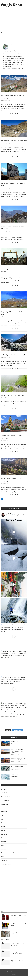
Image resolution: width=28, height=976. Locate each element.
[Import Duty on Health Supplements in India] (5, 926)
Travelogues (4, 860)
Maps (2, 856)
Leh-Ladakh (4, 789)
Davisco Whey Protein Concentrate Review (18, 932)
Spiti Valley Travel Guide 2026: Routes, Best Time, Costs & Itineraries (17, 751)
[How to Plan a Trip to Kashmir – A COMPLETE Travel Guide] (5, 760)
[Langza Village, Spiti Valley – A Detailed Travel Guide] (14, 299)
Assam (2, 819)
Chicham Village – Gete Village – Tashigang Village (14, 140)
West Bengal (4, 841)
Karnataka (3, 826)
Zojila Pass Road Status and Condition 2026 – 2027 (16, 775)
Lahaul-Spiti (4, 793)
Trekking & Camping (6, 864)
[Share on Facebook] (12, 113)
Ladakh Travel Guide (15, 741)
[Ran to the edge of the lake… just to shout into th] (14, 689)
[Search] (26, 33)
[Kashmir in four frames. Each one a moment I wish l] (14, 715)
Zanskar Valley (4, 808)
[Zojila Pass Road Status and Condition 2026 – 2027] (5, 777)
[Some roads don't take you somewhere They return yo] (14, 532)
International (4, 811)
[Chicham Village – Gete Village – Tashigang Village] (14, 128)
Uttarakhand (4, 804)
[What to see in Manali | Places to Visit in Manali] (14, 383)
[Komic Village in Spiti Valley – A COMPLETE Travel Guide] (14, 171)
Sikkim (3, 815)
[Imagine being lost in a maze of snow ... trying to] (14, 558)
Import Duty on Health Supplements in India (18, 924)
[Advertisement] (14, 17)
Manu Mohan (13, 45)
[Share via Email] (17, 113)
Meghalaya (4, 834)
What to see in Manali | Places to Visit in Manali (13, 395)
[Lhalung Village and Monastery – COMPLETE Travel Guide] (14, 466)
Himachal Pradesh (5, 796)
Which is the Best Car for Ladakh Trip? (18, 961)
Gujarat (3, 845)
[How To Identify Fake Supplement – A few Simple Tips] (5, 917)
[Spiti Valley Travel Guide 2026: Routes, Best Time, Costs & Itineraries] (5, 751)
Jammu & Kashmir (5, 800)
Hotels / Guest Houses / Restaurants (10, 853)
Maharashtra (4, 849)
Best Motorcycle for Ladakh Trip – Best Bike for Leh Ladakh (18, 952)
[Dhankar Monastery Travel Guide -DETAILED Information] (14, 214)
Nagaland (3, 838)
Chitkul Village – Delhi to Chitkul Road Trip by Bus (13, 355)
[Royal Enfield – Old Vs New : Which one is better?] (5, 946)
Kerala (2, 823)
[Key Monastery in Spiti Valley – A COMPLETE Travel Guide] (14, 83)
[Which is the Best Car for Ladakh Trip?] (5, 962)
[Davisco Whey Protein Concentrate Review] (5, 934)
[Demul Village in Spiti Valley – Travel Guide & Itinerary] (14, 256)
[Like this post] (10, 113)
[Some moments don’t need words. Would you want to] (14, 610)
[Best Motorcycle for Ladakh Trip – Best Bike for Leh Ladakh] (5, 954)
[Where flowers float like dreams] (14, 584)
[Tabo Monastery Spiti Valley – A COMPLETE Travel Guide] (14, 423)
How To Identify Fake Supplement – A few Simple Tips (18, 916)
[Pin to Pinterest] (15, 113)
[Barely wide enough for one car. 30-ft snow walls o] (14, 636)
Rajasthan (3, 830)
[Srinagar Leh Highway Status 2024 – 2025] (5, 768)
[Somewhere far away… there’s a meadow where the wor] (14, 663)
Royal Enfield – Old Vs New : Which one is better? (18, 944)
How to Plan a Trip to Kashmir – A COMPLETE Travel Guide (18, 759)
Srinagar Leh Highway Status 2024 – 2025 (18, 767)
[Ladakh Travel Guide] (5, 743)
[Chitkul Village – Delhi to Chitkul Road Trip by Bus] (14, 342)
